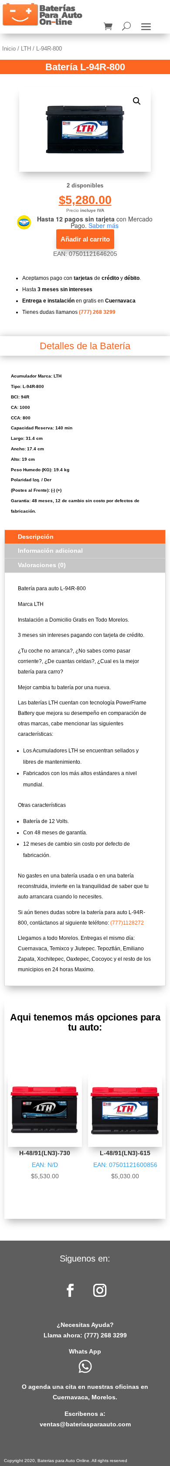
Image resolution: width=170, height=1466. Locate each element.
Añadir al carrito (85, 239)
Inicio (9, 48)
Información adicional (50, 550)
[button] (137, 101)
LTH (26, 48)
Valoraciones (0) (42, 564)
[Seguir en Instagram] (100, 1290)
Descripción (36, 536)
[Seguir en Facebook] (70, 1290)
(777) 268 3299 (97, 312)
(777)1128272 (127, 923)
